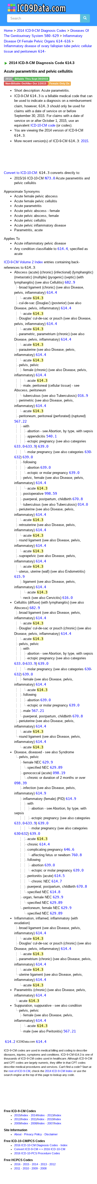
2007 (50, 1123)
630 (88, 452)
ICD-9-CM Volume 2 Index (23, 262)
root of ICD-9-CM (19, 1071)
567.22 (20, 421)
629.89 (56, 767)
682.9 (70, 282)
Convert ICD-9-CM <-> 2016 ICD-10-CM (39, 1149)
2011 (34, 1119)
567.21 (38, 711)
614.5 (59, 876)
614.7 (56, 881)
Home (8, 31)
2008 (34, 1123)
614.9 (41, 793)
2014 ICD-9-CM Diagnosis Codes (41, 31)
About (17, 1134)
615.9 (19, 576)
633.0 (19, 446)
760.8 (76, 855)
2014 (34, 1115)
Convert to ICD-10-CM (20, 173)
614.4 (62, 249)
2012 (17, 1119)
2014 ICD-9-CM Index (59, 1071)
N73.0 (50, 178)
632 (17, 457)
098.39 (20, 783)
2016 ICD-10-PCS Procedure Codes (37, 1153)
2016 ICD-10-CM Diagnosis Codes (36, 1145)
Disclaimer (51, 1134)
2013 (50, 1115)
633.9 (31, 446)
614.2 (10, 1041)
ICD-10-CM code (43, 125)
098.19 (59, 773)
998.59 (50, 493)
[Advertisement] (41, 156)
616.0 (67, 598)
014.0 (83, 504)
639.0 (43, 446)
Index (24, 1115)
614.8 (55, 892)
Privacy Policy (33, 1134)
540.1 (51, 436)
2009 (17, 1123)
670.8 (77, 499)
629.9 (47, 762)
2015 (84, 141)
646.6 (69, 849)
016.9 (83, 395)
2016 (17, 1164)
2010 (50, 1119)
